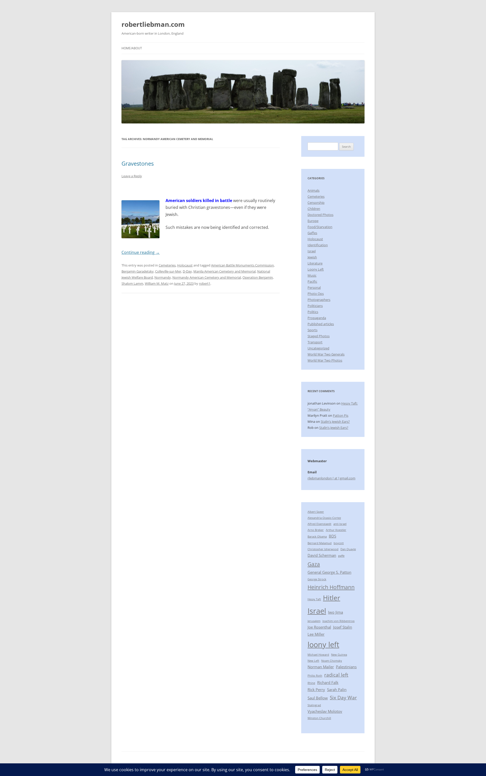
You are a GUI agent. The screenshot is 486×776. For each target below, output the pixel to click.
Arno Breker (316, 530)
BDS (332, 536)
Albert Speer (316, 512)
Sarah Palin (337, 689)
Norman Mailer (321, 666)
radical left (336, 675)
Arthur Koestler (336, 530)
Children (314, 208)
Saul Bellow (318, 697)
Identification (318, 245)
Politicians (315, 305)
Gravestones (138, 163)
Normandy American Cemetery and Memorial (206, 277)
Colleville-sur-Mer (168, 271)
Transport (315, 342)
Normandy (162, 277)
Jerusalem (314, 621)
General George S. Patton (329, 572)
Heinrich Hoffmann (331, 587)
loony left (323, 644)
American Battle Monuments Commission (242, 265)
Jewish (312, 257)
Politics (313, 311)
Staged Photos (319, 336)
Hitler (331, 597)
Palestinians (346, 666)
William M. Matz (157, 283)
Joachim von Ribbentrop (338, 621)
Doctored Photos (320, 214)
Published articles (321, 324)
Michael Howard (318, 654)
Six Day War (343, 697)
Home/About (132, 48)
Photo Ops (316, 293)
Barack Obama (317, 536)
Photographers (319, 299)
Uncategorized (318, 348)
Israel (312, 251)
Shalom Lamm (132, 283)
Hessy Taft (314, 599)
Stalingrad (314, 705)
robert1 (204, 283)
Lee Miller (316, 634)
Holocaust (185, 265)
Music (312, 275)
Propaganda (317, 318)
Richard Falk (327, 682)
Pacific (312, 281)
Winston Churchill (319, 718)
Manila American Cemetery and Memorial (224, 271)
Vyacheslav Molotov (325, 711)
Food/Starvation (320, 227)
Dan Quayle (348, 549)
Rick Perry (316, 689)
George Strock (317, 579)
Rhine (311, 683)
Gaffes (312, 233)
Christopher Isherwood (323, 549)
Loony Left (316, 269)
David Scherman (322, 555)
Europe (313, 220)
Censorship (316, 202)
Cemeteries (167, 265)
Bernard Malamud (320, 543)
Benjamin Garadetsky (138, 271)
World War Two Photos (325, 360)
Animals (313, 190)
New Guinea (339, 654)
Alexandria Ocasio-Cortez (324, 518)
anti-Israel (340, 524)
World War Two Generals (326, 354)
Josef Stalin (342, 627)
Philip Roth (315, 675)
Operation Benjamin (257, 277)
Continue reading (141, 252)
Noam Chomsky (331, 660)
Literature (315, 263)
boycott (339, 543)
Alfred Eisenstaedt (319, 524)
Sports (312, 330)
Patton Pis (340, 415)
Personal (314, 287)
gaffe (341, 556)
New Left (313, 660)
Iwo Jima (335, 612)
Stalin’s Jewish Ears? (335, 421)
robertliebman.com (153, 24)
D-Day (187, 271)
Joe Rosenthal (319, 627)
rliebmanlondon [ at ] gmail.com (331, 478)
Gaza (314, 564)
